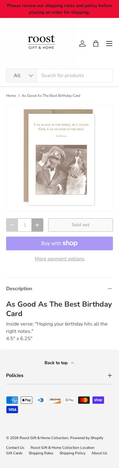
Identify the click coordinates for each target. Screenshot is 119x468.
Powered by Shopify (86, 437)
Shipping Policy (72, 453)
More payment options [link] (60, 258)
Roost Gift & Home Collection (44, 437)
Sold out (80, 225)
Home (11, 95)
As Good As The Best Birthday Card (51, 95)
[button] (96, 43)
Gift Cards (14, 453)
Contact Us (15, 447)
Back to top (57, 363)
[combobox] (59, 75)
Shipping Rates (41, 453)
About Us (99, 453)
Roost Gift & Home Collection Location (63, 447)
